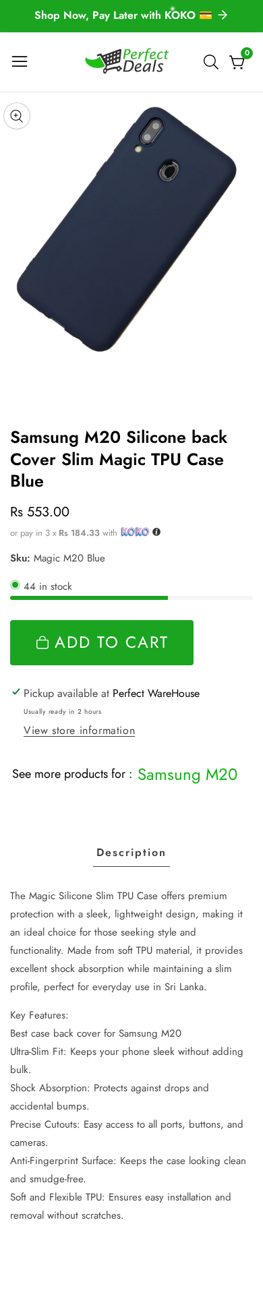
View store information (79, 730)
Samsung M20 (187, 774)
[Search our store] (214, 62)
